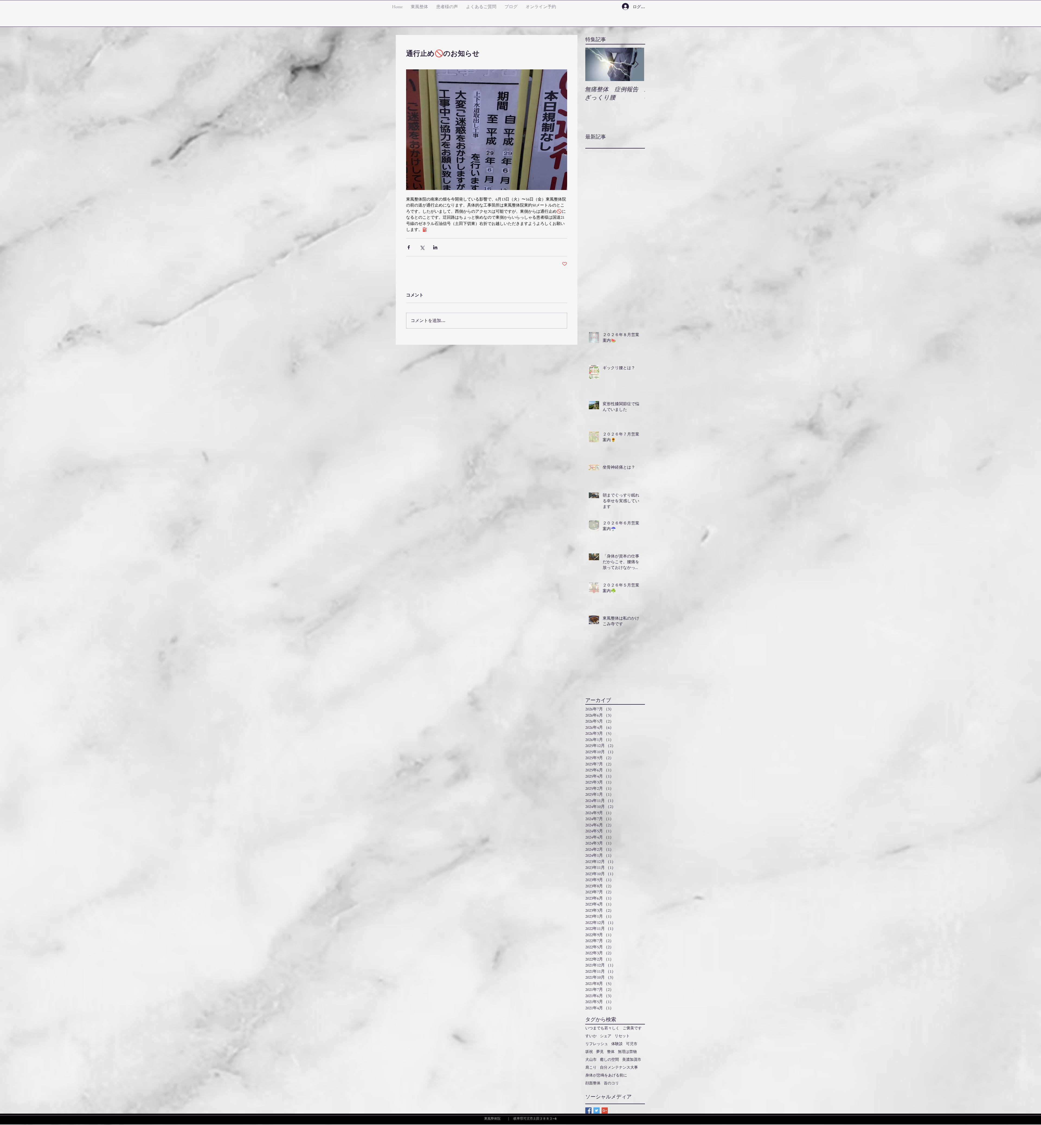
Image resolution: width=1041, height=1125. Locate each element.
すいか (591, 1036)
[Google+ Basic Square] (605, 1110)
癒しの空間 (609, 1059)
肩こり (591, 1067)
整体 (611, 1051)
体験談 (617, 1044)
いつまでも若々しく (602, 1028)
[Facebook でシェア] (408, 247)
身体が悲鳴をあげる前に (606, 1075)
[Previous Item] (594, 64)
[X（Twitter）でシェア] (422, 247)
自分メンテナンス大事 (619, 1067)
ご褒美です (632, 1028)
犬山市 (591, 1059)
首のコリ (611, 1083)
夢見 (600, 1051)
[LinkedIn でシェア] (435, 247)
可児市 (631, 1044)
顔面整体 (592, 1083)
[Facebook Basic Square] (588, 1110)
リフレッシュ (596, 1044)
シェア (605, 1036)
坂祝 (589, 1051)
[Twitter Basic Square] (596, 1110)
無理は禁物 (627, 1051)
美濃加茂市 (631, 1059)
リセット (622, 1036)
